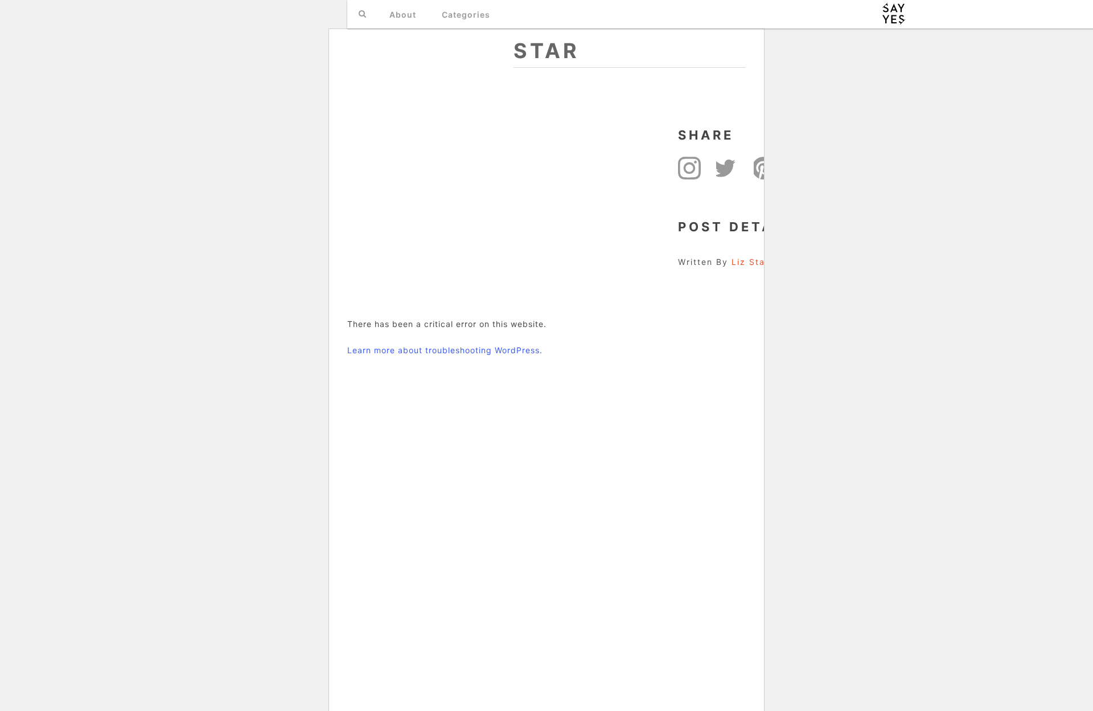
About (402, 14)
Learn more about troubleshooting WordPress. (445, 350)
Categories (466, 14)
